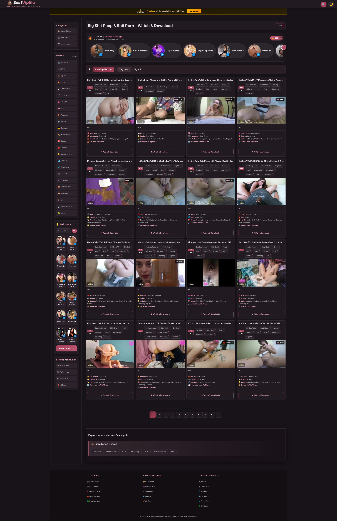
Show (280, 26)
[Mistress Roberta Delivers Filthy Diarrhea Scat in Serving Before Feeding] (110, 191)
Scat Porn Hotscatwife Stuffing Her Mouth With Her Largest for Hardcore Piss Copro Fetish (261, 323)
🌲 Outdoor (203, 506)
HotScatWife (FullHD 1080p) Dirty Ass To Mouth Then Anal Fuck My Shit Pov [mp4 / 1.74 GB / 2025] (110, 242)
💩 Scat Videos (63, 365)
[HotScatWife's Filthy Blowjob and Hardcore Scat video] (211, 110)
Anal (215, 89)
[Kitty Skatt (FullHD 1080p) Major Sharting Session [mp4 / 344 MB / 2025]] (110, 110)
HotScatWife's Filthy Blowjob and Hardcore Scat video (211, 80)
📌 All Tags (61, 385)
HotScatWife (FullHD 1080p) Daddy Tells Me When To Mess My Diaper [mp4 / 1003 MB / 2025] (160, 161)
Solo (123, 89)
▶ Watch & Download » (110, 152)
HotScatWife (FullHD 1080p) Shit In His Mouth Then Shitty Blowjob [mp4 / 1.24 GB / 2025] (261, 161)
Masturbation (160, 451)
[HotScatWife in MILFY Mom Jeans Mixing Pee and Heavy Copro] (261, 110)
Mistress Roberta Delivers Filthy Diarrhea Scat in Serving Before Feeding (110, 161)
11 (218, 414)
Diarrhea (98, 170)
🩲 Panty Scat (204, 501)
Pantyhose (117, 332)
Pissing (224, 85)
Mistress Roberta (101, 166)
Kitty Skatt (114, 85)
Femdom (268, 174)
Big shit (160, 91)
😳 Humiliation (148, 482)
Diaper (171, 170)
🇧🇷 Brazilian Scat (93, 501)
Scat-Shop (163, 87)
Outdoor (199, 256)
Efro (146, 451)
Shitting (199, 89)
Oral (162, 170)
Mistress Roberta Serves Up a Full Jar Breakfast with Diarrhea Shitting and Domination (160, 242)
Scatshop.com (151, 166)
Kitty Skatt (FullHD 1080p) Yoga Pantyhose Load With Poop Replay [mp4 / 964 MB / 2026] (110, 323)
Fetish (105, 89)
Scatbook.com (100, 85)
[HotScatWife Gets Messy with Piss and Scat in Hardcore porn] (211, 191)
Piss (96, 89)
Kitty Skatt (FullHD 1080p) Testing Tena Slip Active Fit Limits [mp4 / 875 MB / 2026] (261, 242)
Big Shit (114, 89)
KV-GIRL (199, 330)
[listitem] (103, 51)
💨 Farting (203, 496)
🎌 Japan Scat (62, 378)
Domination (110, 170)
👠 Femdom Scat (93, 491)
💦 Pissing (203, 491)
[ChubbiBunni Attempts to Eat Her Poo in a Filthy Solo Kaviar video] (160, 110)
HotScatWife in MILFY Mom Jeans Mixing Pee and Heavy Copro (261, 80)
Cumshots (258, 170)
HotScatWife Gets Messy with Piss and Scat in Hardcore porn (211, 161)
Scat (124, 85)
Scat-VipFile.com (103, 69)
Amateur (97, 451)
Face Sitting (162, 332)
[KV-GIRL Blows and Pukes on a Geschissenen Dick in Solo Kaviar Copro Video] (211, 354)
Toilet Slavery (151, 337)
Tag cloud (124, 69)
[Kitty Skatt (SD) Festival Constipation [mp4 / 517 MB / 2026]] (211, 273)
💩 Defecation (204, 486)
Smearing (98, 93)
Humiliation (150, 332)
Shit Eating (99, 174)
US (108, 93)
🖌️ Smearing (148, 491)
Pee (207, 89)
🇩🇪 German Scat (93, 496)
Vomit (173, 451)
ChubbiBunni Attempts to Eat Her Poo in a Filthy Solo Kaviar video (160, 80)
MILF (169, 174)
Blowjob (160, 174)
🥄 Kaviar (202, 482)
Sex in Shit (99, 256)
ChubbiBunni (150, 87)
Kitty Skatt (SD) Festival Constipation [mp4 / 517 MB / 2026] (211, 242)
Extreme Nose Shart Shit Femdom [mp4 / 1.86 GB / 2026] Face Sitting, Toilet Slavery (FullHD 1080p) (160, 323)
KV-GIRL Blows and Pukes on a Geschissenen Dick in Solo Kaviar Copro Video (211, 323)
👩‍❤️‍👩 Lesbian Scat (149, 486)
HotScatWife (200, 85)
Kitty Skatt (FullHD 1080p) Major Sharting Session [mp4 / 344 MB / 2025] (110, 80)
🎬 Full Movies (63, 372)
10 (212, 414)
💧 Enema (147, 496)
